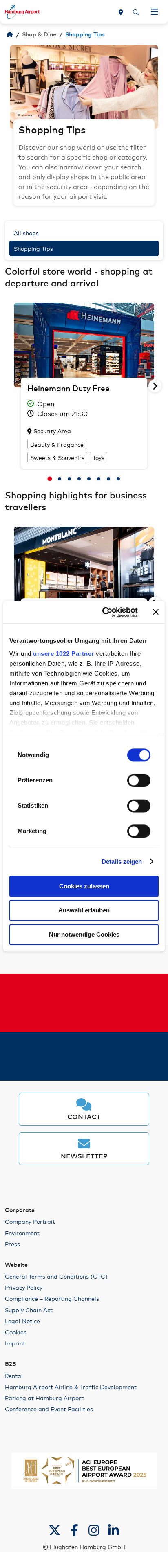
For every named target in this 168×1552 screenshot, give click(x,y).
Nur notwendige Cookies (84, 934)
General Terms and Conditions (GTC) (56, 1276)
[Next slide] (158, 87)
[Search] (136, 12)
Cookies (16, 1332)
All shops (26, 233)
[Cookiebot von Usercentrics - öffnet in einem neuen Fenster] (104, 612)
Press (12, 1244)
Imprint (15, 1343)
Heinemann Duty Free (68, 389)
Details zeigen (122, 861)
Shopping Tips (33, 248)
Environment (22, 1233)
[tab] (50, 479)
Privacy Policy (23, 1287)
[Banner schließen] (156, 612)
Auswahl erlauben (84, 910)
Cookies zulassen (84, 886)
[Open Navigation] (154, 11)
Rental (14, 1375)
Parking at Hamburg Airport (44, 1397)
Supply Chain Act (29, 1309)
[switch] (138, 780)
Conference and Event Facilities (49, 1408)
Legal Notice (22, 1320)
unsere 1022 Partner (63, 653)
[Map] (121, 12)
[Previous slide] (9, 87)
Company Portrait (30, 1221)
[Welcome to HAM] (10, 34)
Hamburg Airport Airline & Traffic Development (71, 1386)
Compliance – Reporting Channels (52, 1298)
